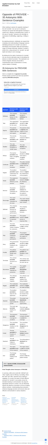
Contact (38, 2)
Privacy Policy (27, 2)
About (33, 2)
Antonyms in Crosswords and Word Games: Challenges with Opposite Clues (24, 400)
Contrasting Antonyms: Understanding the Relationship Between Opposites (15, 400)
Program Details (27, 6)
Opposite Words (7, 431)
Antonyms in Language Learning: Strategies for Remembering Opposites (6, 400)
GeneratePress (34, 443)
